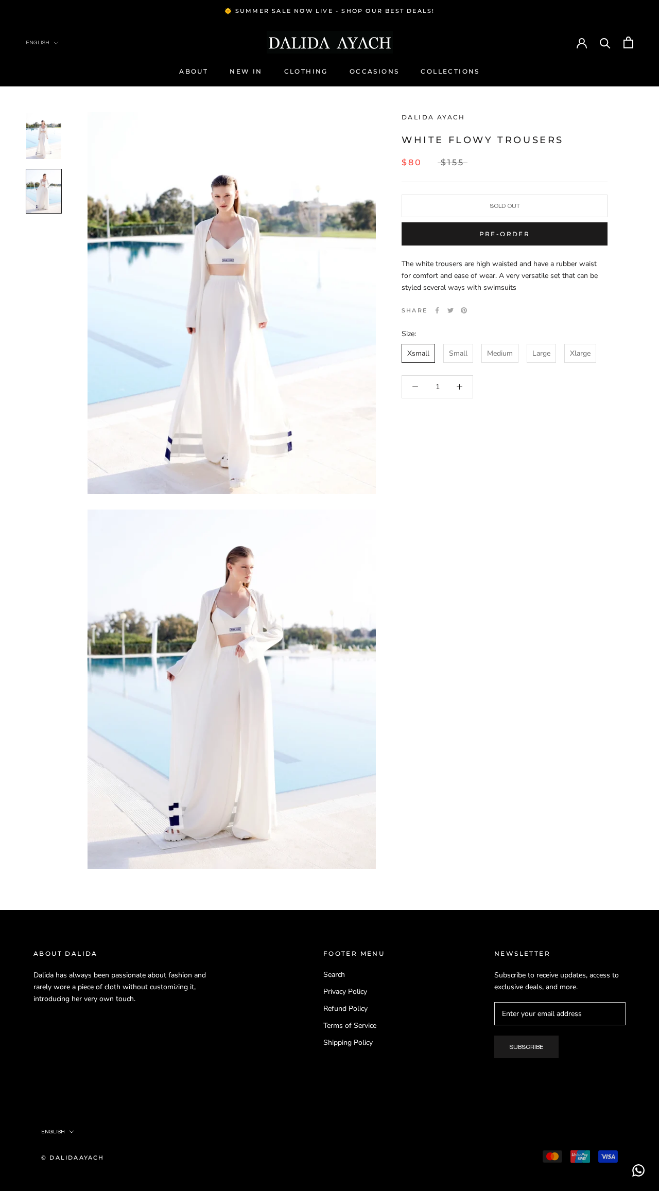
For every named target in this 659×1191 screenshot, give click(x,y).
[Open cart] (628, 42)
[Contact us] (638, 1170)
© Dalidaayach (73, 1157)
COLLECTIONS (450, 71)
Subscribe (526, 1046)
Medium (500, 353)
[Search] (605, 42)
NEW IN (246, 71)
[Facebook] (437, 310)
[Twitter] (450, 310)
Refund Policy (345, 1008)
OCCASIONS (375, 71)
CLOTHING (306, 71)
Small (458, 353)
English (37, 42)
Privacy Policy (345, 991)
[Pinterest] (464, 310)
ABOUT (193, 71)
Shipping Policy (348, 1042)
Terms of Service (349, 1025)
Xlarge (580, 353)
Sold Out (505, 205)
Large (541, 353)
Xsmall (418, 353)
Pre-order (504, 234)
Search (334, 974)
